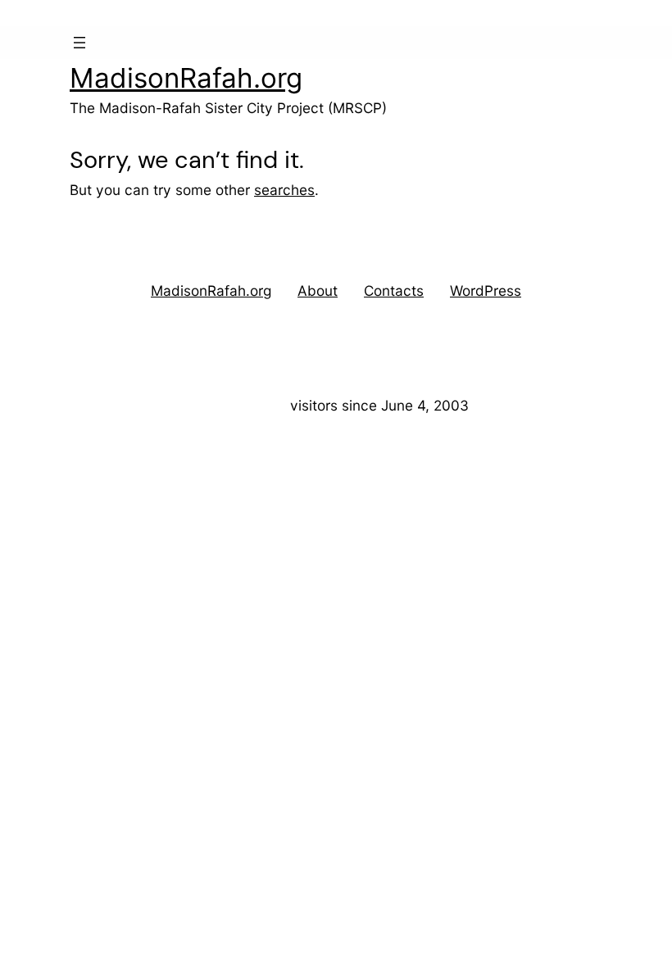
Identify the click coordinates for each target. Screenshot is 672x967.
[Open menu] (79, 42)
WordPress (485, 290)
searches (284, 189)
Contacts (394, 290)
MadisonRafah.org (186, 77)
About (317, 290)
